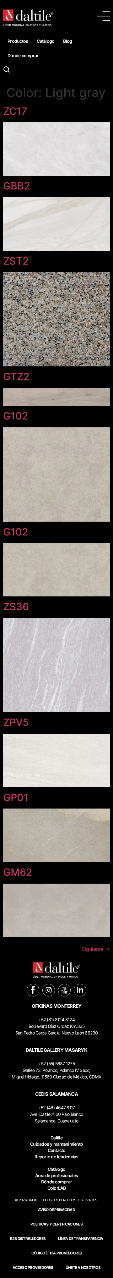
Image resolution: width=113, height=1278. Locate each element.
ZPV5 (16, 722)
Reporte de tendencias (56, 1156)
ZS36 (16, 607)
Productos (18, 41)
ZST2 (16, 261)
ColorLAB (56, 1188)
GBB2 (16, 186)
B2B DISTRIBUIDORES (28, 1238)
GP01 (15, 797)
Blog (67, 41)
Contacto (57, 1150)
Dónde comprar (23, 55)
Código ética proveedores (56, 1253)
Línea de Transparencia (80, 1238)
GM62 (17, 872)
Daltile (56, 1137)
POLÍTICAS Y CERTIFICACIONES (56, 1224)
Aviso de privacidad (56, 1209)
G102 (15, 416)
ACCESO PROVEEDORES (33, 1267)
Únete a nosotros (83, 1267)
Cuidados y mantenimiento (56, 1144)
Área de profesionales (56, 1175)
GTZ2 (16, 376)
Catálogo (45, 41)
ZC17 (15, 111)
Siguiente (96, 949)
